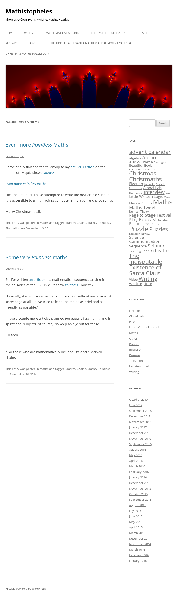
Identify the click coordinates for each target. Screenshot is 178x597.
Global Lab (152, 187)
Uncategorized (139, 366)
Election (136, 183)
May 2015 (135, 522)
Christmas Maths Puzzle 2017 (27, 54)
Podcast (148, 219)
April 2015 (136, 527)
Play (133, 219)
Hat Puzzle (136, 193)
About (34, 43)
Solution (156, 246)
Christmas (142, 173)
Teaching (135, 251)
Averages (160, 162)
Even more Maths (37, 144)
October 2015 (138, 494)
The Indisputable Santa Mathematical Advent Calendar (91, 43)
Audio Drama (141, 162)
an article (36, 279)
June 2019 (135, 405)
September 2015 (140, 499)
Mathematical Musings (63, 33)
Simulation (13, 228)
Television (136, 361)
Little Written (141, 196)
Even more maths (26, 183)
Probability (151, 224)
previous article (82, 167)
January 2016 (138, 477)
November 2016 (140, 438)
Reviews (134, 355)
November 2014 (140, 544)
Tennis (147, 251)
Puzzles (143, 33)
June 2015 (135, 516)
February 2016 (139, 472)
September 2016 (140, 444)
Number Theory (139, 211)
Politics (135, 223)
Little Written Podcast (144, 327)
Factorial (149, 184)
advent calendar (150, 152)
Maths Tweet (142, 207)
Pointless (47, 172)
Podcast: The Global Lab (109, 33)
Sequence (138, 246)
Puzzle (138, 228)
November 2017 (140, 422)
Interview (154, 192)
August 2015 (137, 505)
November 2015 (140, 488)
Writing (29, 33)
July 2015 (135, 511)
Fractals (160, 184)
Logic (158, 196)
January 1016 (138, 561)
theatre (161, 250)
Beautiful (136, 165)
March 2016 (137, 466)
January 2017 (138, 427)
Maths (44, 223)
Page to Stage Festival (150, 215)
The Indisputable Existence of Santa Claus (145, 264)
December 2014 (139, 538)
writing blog (141, 284)
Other (133, 338)
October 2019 (138, 399)
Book (148, 165)
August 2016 (137, 449)
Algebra (135, 158)
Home (10, 33)
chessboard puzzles (142, 169)
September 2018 (140, 411)
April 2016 (136, 461)
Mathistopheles (29, 11)
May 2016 (135, 455)
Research (12, 43)
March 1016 (137, 549)
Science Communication (144, 239)
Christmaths (145, 179)
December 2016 (139, 433)
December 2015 (139, 483)
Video (133, 279)
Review (145, 234)
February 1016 (139, 555)
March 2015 (137, 533)
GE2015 (135, 187)
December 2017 (139, 416)
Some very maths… (38, 257)
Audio (149, 157)
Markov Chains (75, 223)
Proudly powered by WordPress (26, 589)
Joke (168, 193)
